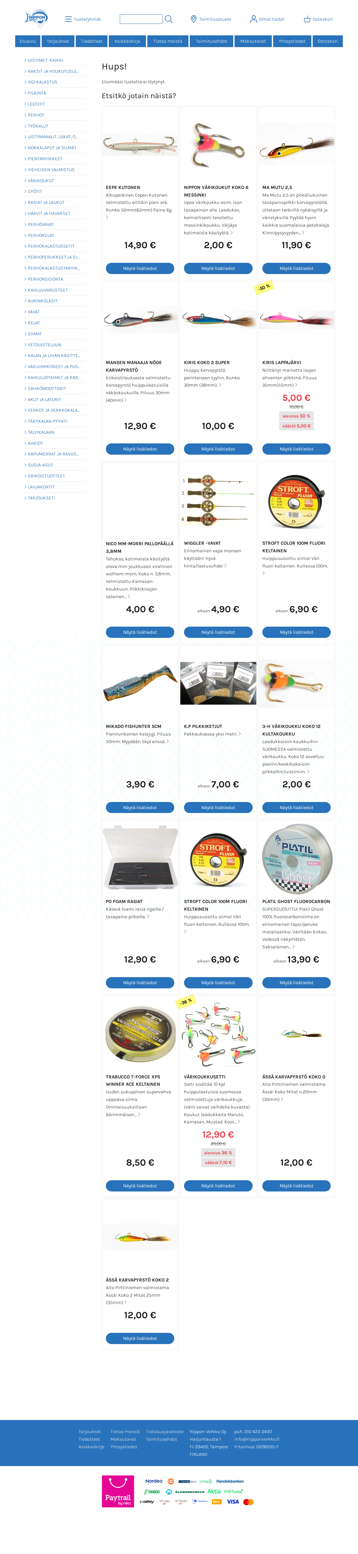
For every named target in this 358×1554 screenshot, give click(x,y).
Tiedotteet (91, 41)
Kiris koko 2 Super (207, 362)
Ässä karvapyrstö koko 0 (293, 1077)
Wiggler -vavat (202, 543)
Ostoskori (328, 41)
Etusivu (28, 41)
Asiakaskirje (127, 41)
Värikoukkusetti (204, 1077)
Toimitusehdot (211, 41)
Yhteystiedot (292, 41)
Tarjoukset (58, 41)
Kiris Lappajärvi (281, 362)
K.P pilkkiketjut (203, 726)
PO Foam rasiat (124, 901)
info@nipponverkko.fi (257, 1439)
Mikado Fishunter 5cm (133, 726)
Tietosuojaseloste (164, 1431)
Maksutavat (253, 41)
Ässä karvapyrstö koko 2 (137, 1280)
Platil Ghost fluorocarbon (296, 901)
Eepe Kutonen (123, 187)
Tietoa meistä (167, 41)
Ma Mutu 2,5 (277, 187)
